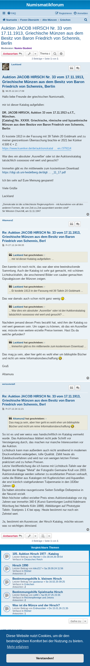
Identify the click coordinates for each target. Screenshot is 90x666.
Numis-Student (23, 48)
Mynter (37, 556)
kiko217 (37, 568)
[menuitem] (11, 13)
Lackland (16, 64)
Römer (27, 571)
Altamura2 (7, 220)
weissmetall (8, 384)
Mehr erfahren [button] (18, 647)
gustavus (38, 581)
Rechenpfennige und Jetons (39, 597)
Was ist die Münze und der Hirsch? (36, 605)
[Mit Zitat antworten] (71, 68)
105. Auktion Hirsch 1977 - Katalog (35, 553)
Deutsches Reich (33, 559)
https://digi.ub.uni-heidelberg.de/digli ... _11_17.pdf (34, 172)
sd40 (35, 595)
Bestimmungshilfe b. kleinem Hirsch (37, 578)
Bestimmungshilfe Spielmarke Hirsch (37, 592)
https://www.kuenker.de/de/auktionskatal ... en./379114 (36, 148)
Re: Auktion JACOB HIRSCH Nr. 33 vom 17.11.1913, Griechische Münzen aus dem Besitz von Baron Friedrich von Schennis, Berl (41, 237)
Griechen (29, 584)
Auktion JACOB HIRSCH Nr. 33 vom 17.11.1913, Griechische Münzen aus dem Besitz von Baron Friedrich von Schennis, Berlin (42, 36)
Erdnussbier (39, 608)
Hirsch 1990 (20, 565)
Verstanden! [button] (45, 658)
